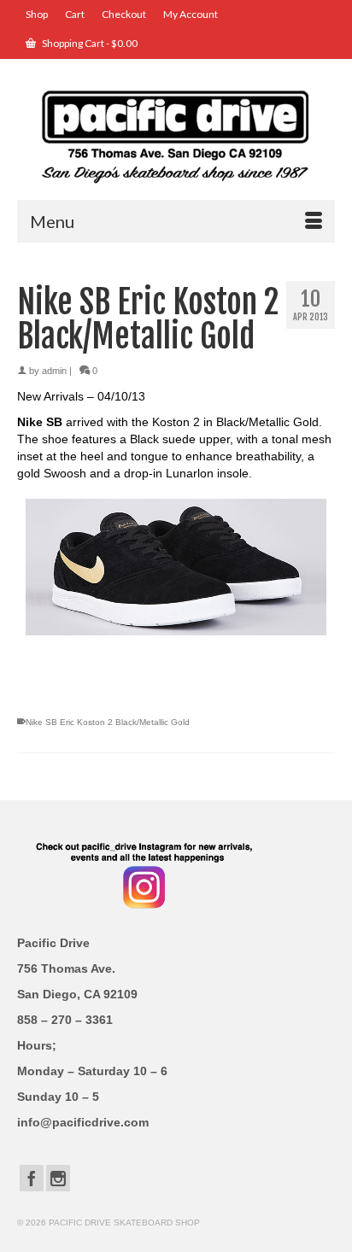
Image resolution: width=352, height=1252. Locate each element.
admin (54, 371)
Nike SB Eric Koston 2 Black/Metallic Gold (108, 722)
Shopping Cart (89, 43)
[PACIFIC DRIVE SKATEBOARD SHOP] (176, 135)
